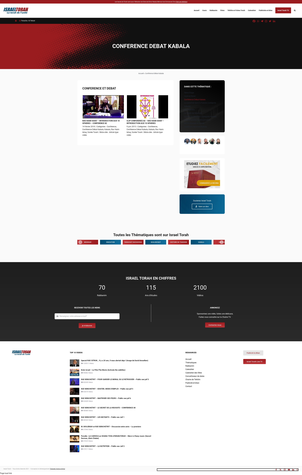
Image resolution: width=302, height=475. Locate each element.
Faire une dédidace (181, 2)
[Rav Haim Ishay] (218, 141)
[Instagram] (266, 21)
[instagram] (285, 470)
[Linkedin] (274, 21)
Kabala (107, 129)
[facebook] (276, 470)
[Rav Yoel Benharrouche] (200, 141)
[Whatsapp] (258, 21)
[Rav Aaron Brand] (193, 141)
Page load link (6, 473)
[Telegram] (262, 21)
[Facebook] (254, 21)
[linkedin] (293, 470)
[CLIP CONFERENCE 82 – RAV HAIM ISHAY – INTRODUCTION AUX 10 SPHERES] (147, 106)
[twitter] (280, 470)
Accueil (141, 73)
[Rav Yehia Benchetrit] (206, 141)
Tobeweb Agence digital (57, 469)
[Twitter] (270, 21)
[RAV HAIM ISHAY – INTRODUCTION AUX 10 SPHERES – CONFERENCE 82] (103, 106)
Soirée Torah (93, 132)
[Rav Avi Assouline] (187, 141)
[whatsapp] (297, 470)
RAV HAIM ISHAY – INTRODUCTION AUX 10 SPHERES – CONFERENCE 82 (101, 122)
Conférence (111, 126)
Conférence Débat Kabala (93, 129)
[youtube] (289, 470)
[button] (295, 10)
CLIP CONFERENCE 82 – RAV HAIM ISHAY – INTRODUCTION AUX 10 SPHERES (145, 122)
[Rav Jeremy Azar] (212, 141)
